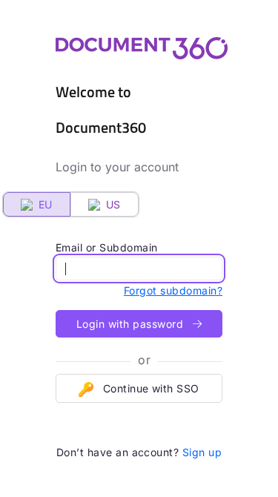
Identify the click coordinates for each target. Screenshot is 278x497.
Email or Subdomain (107, 247)
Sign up (202, 452)
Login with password (131, 323)
